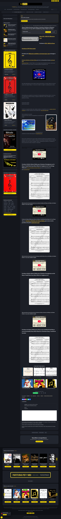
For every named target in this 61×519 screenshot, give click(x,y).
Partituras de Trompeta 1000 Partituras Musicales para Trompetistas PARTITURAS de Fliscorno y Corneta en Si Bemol (10, 156)
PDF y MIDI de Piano (50, 43)
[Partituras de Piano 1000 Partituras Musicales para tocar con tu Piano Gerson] (5, 45)
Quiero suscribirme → (39, 441)
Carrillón (5, 206)
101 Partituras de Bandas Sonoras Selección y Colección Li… (34, 464)
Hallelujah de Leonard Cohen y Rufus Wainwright (17, 464)
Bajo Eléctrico (5, 203)
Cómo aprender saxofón (24, 9)
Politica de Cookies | (31, 516)
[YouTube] (55, 1)
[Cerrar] (10, 512)
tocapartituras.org (14, 6)
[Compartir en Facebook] (39, 393)
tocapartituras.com (39, 133)
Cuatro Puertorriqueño (10, 209)
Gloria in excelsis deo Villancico (52, 499)
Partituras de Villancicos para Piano (28, 25)
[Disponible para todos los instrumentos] (10, 183)
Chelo (11, 206)
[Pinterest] (58, 1)
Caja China (12, 204)
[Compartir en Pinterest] (45, 393)
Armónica (9, 201)
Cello (8, 206)
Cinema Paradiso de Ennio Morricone (8, 464)
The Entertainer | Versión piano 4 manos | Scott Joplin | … (52, 464)
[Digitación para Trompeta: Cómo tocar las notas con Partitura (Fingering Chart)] (5, 40)
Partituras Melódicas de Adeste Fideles (29, 60)
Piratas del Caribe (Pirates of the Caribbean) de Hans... (12, 34)
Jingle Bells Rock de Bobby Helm (26, 499)
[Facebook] (52, 1)
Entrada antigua (41, 432)
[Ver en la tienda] (30, 475)
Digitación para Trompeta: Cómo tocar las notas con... (12, 39)
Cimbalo (14, 206)
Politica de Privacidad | (26, 516)
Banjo (9, 203)
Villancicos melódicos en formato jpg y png (39, 53)
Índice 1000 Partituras (9, 9)
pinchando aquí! (27, 169)
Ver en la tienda (10, 193)
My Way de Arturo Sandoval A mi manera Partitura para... (12, 25)
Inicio (5, 9)
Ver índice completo (10, 214)
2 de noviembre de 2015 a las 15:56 (32, 404)
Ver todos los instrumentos (7, 212)
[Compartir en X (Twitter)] (41, 393)
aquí (23, 55)
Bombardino (5, 204)
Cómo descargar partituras (31, 9)
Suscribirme (4, 514)
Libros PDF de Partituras (17, 9)
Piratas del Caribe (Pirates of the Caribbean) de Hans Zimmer (26, 464)
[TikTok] (53, 1)
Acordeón (5, 201)
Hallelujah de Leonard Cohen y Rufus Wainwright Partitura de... (12, 29)
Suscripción (37, 9)
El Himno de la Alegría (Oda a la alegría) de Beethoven (43, 464)
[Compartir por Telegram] (43, 393)
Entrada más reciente (35, 432)
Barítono (13, 203)
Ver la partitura (8, 466)
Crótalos (5, 209)
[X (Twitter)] (56, 1)
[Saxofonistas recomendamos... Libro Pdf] (10, 140)
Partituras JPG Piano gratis (29, 48)
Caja (9, 204)
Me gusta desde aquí (44, 110)
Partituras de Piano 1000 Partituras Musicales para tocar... (12, 43)
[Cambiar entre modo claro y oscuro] (2, 517)
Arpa (12, 201)
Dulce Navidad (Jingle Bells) (8, 499)
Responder (26, 408)
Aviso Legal (36, 516)
